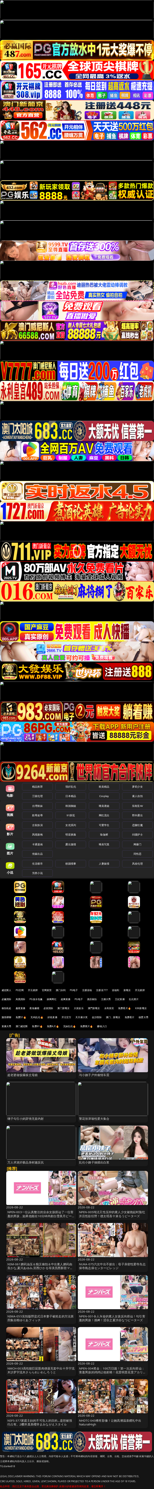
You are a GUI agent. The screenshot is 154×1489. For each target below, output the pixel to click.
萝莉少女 (137, 786)
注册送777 (102, 990)
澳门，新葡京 (113, 1017)
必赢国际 (6, 999)
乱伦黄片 (134, 999)
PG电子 (74, 990)
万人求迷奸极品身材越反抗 (25, 1162)
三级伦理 (37, 796)
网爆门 (137, 844)
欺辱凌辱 (37, 815)
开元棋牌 (33, 990)
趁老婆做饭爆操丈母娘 (22, 1075)
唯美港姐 (104, 806)
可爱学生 (104, 825)
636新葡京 (141, 1008)
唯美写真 (104, 844)
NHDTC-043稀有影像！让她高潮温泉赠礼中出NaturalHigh (110, 1422)
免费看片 (130, 1017)
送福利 (115, 990)
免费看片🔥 (124, 1008)
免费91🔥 (37, 1026)
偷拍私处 (6, 1008)
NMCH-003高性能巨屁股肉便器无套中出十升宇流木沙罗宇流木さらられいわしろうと (41, 1370)
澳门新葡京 (63, 1008)
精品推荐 (37, 786)
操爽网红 (52, 999)
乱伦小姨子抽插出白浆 (94, 1162)
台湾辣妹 (37, 806)
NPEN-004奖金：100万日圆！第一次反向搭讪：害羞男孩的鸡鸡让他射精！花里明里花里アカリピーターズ (112, 1372)
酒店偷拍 (92, 999)
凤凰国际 (20, 999)
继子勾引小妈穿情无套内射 (25, 1119)
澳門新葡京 (94, 1008)
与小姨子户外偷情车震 (94, 1075)
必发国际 (48, 1008)
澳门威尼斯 (22, 1026)
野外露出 (137, 815)
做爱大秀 (143, 1017)
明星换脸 (70, 834)
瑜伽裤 (104, 834)
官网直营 (47, 990)
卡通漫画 (37, 844)
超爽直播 (66, 999)
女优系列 (70, 825)
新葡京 (127, 990)
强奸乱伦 (70, 786)
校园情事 (70, 863)
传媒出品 (37, 854)
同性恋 (137, 854)
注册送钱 (87, 990)
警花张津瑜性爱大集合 (94, 1119)
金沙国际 (97, 1017)
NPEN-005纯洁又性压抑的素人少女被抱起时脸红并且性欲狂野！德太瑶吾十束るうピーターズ (112, 1214)
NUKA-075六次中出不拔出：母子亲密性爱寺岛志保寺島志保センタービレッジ (112, 1266)
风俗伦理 (137, 863)
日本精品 (70, 796)
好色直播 (52, 1017)
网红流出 (104, 815)
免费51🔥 (21, 1017)
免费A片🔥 (53, 1026)
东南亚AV (137, 806)
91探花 (71, 815)
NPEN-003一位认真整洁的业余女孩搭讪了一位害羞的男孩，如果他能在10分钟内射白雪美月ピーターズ (41, 1216)
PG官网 (20, 990)
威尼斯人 (6, 990)
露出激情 (70, 844)
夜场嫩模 (34, 1008)
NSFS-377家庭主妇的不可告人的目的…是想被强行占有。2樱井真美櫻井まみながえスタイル (39, 1422)
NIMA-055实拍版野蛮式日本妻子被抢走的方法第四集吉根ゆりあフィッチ (40, 1318)
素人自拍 (137, 796)
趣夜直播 (20, 1008)
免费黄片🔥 (86, 1026)
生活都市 (37, 863)
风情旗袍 (37, 834)
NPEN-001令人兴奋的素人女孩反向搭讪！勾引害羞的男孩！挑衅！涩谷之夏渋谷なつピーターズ (112, 1318)
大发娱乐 (79, 1008)
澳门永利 (61, 990)
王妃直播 (120, 999)
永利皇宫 (109, 1008)
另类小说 (37, 873)
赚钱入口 (102, 1026)
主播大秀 (106, 999)
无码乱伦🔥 (36, 1017)
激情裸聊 (6, 1017)
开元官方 (66, 1017)
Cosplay (104, 796)
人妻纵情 (104, 863)
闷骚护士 (137, 834)
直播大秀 (6, 1026)
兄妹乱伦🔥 (69, 1026)
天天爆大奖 (81, 1017)
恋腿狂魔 (137, 825)
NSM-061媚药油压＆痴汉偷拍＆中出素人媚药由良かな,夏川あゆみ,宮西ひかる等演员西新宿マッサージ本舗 (40, 1268)
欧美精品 (104, 786)
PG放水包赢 (36, 999)
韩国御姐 (70, 806)
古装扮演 (37, 825)
